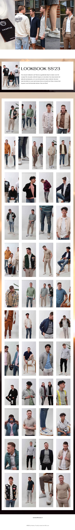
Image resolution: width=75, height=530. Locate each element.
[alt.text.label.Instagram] (36, 520)
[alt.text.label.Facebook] (38, 520)
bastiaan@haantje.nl (38, 517)
